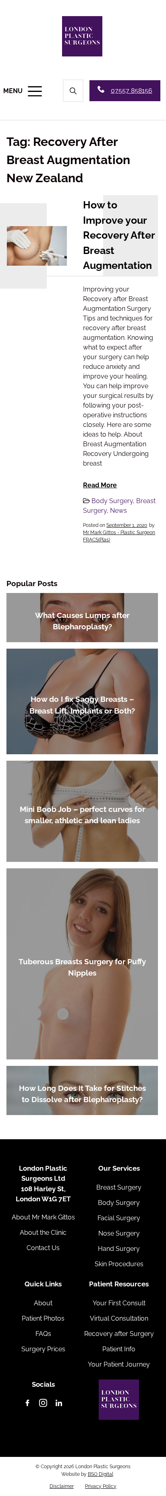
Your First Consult (119, 1303)
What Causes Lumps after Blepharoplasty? (82, 621)
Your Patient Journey (119, 1364)
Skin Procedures (119, 1264)
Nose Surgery (119, 1233)
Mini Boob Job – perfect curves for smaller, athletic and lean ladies (82, 815)
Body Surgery (112, 501)
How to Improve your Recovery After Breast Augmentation (119, 235)
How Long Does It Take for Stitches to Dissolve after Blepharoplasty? (82, 1094)
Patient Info (118, 1349)
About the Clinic (43, 1232)
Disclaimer (62, 1486)
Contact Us (43, 1248)
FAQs (43, 1334)
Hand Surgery (119, 1249)
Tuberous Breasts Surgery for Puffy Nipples (82, 967)
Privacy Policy (100, 1486)
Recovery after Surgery (119, 1334)
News (118, 510)
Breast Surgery (118, 1187)
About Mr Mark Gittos (43, 1217)
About (43, 1303)
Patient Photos (43, 1318)
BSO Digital (100, 1474)
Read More (100, 485)
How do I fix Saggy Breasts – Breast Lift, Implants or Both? (82, 705)
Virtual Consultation (119, 1318)
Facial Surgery (119, 1218)
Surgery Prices (43, 1349)
